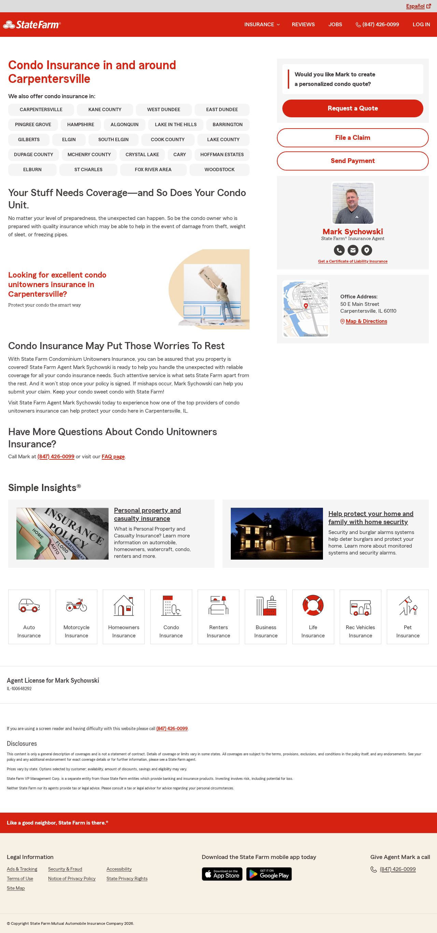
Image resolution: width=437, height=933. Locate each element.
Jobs (335, 24)
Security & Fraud (65, 869)
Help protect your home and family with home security (370, 517)
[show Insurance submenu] (277, 25)
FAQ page (113, 456)
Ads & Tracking (22, 869)
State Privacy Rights (127, 878)
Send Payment (353, 161)
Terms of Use (20, 878)
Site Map (16, 888)
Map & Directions (366, 321)
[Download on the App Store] (222, 874)
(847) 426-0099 (381, 24)
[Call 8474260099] (339, 250)
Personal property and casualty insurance (147, 514)
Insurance (259, 24)
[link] (32, 24)
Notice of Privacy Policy (72, 878)
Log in (421, 24)
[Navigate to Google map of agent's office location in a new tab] (366, 250)
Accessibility (119, 869)
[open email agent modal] (353, 251)
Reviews (303, 24)
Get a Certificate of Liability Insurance (352, 261)
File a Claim (352, 137)
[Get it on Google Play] (269, 874)
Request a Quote (353, 108)
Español (415, 6)
